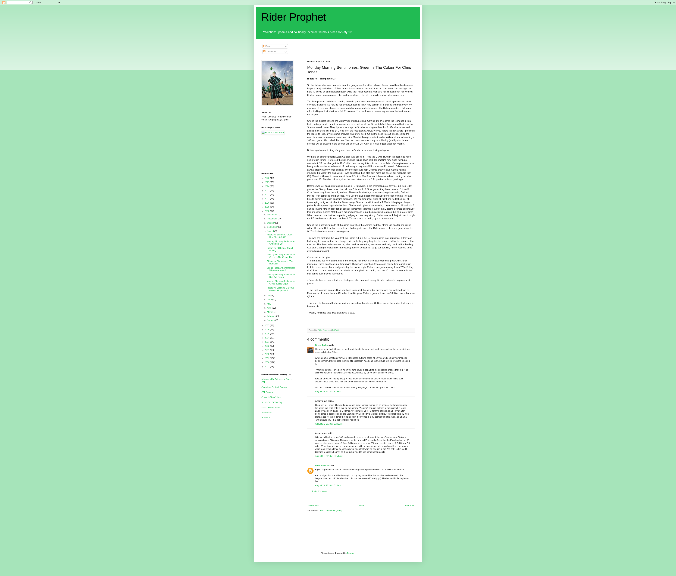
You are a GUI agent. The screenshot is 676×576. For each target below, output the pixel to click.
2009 (267, 358)
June (269, 299)
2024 (267, 186)
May (269, 304)
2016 (267, 329)
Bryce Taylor (321, 345)
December (272, 214)
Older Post (409, 505)
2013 (267, 342)
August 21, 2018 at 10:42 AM (329, 424)
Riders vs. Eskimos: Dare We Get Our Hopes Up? (280, 289)
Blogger (351, 553)
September (272, 227)
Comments (270, 51)
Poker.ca (265, 417)
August (270, 231)
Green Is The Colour (271, 397)
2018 (267, 211)
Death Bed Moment (270, 407)
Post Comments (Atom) (331, 510)
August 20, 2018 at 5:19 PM (328, 391)
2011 (267, 350)
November (272, 218)
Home (361, 505)
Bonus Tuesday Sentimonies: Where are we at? (281, 269)
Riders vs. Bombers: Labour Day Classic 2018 (280, 235)
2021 (267, 198)
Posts (268, 46)
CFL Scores (267, 392)
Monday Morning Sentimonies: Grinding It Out (281, 242)
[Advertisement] (371, 498)
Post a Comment (319, 491)
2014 (267, 338)
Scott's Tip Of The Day (271, 402)
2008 (267, 362)
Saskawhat (266, 412)
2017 (267, 325)
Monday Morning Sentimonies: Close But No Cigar (281, 282)
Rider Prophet (293, 17)
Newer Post (313, 505)
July (269, 295)
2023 (267, 190)
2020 (267, 203)
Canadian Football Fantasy (274, 387)
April (269, 308)
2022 (267, 194)
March (270, 312)
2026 (267, 178)
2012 (267, 346)
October (271, 223)
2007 (267, 366)
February (271, 316)
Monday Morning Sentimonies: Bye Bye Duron (281, 275)
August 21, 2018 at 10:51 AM (329, 456)
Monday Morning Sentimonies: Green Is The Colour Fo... (281, 255)
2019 (267, 207)
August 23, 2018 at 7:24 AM (328, 485)
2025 (267, 182)
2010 (267, 354)
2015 (267, 333)
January (271, 320)
